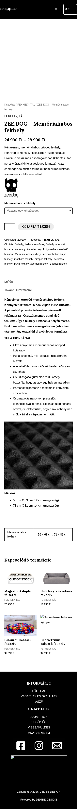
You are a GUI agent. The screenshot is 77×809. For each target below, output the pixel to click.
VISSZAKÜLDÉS (39, 727)
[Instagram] (39, 745)
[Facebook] (21, 745)
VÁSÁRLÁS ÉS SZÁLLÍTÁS (39, 696)
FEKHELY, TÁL (26, 104)
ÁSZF (39, 701)
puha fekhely (21, 263)
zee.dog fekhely (39, 263)
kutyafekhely (34, 249)
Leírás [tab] (8, 281)
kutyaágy (20, 249)
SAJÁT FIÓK (38, 716)
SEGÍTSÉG (39, 722)
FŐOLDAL (39, 691)
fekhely (19, 244)
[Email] (57, 745)
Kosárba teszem (36, 226)
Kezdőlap (9, 104)
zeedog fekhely (59, 263)
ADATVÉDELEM (39, 732)
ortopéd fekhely (43, 259)
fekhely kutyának (34, 244)
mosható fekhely (23, 259)
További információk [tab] (18, 290)
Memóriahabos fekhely (20, 203)
